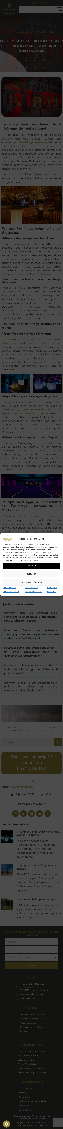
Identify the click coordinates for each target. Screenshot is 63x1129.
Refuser (31, 574)
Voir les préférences (31, 582)
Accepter (31, 566)
